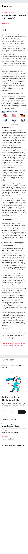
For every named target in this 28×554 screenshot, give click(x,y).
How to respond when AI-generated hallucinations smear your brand (11, 425)
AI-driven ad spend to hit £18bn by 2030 (12, 445)
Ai (2, 423)
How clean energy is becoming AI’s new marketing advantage (12, 438)
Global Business (6, 364)
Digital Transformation (9, 12)
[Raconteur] (6, 6)
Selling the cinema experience (9, 432)
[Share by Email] (9, 30)
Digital (3, 347)
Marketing (19, 343)
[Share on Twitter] (2, 30)
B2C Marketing (19, 345)
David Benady (5, 23)
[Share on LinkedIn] (6, 30)
